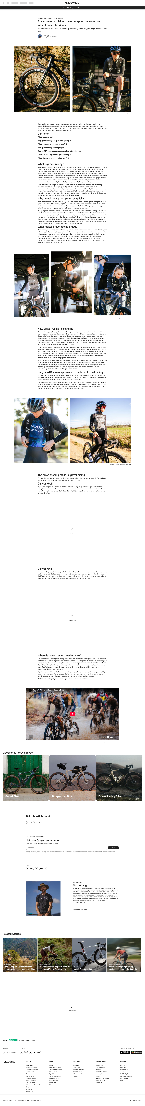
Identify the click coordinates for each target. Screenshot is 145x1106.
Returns (98, 1076)
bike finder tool (91, 674)
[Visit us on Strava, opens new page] (41, 868)
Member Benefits (53, 1080)
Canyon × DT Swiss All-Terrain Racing (53, 375)
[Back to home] (72, 3)
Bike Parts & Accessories (126, 1076)
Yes (31, 822)
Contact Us (99, 1082)
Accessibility (29, 1091)
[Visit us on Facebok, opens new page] (27, 868)
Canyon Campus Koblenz (55, 1076)
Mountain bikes (124, 1069)
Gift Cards (75, 1076)
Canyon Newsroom (31, 1078)
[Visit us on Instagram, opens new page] (32, 868)
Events (51, 1065)
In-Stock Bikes (76, 1067)
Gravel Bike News (58, 18)
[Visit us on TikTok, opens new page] (45, 868)
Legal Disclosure (30, 1082)
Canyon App (52, 1082)
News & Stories (48, 18)
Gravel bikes (123, 1067)
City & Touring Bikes (125, 1074)
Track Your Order (100, 1080)
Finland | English (136, 1100)
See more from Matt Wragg (80, 909)
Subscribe (113, 847)
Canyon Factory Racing (32, 1069)
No (39, 822)
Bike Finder (76, 1065)
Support (31, 3)
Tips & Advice (53, 1074)
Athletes (59, 349)
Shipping (98, 1069)
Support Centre (100, 1065)
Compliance (29, 1087)
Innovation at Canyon (31, 1067)
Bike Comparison (77, 1071)
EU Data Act (29, 1089)
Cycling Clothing (124, 1078)
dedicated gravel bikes (45, 187)
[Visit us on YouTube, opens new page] (36, 868)
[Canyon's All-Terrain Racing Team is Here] (72, 714)
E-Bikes (122, 1071)
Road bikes (122, 1065)
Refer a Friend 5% (77, 1074)
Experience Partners (54, 1078)
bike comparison (78, 674)
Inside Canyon (29, 1065)
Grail (65, 487)
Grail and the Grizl (55, 480)
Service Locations (100, 1067)
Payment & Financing (101, 1071)
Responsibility (30, 1071)
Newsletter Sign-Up (11, 1052)
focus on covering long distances (48, 189)
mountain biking (78, 238)
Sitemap (51, 1085)
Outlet (121, 1080)
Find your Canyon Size (78, 1069)
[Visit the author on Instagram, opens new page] (74, 905)
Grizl (70, 572)
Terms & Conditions (31, 1080)
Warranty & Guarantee (102, 1074)
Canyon (40, 18)
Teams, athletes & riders (55, 1069)
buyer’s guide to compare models (93, 672)
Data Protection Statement (44, 852)
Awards (28, 1074)
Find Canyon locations (55, 1067)
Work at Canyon (30, 1076)
